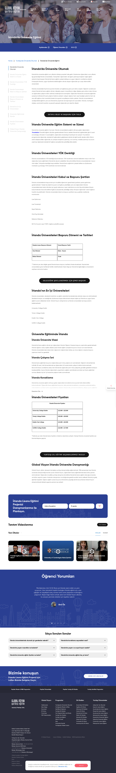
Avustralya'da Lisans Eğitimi (100, 709)
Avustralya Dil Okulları (82, 705)
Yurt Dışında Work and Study (63, 713)
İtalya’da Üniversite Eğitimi (100, 719)
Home (10, 61)
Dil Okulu (57, 9)
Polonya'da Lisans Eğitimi (100, 723)
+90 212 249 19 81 (28, 744)
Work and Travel (99, 9)
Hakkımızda (44, 705)
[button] (51, 623)
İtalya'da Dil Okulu (81, 719)
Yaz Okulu (79, 9)
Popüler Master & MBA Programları (20, 689)
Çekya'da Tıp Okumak (99, 705)
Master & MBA (33, 9)
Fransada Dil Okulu (81, 721)
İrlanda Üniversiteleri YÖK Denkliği (18, 83)
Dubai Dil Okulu (80, 711)
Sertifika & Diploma (45, 9)
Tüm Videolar (102, 524)
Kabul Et (81, 765)
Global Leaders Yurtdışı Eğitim (20, 755)
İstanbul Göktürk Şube (18, 757)
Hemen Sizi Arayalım (95, 676)
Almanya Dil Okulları (81, 709)
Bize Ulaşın (44, 707)
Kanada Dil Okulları (81, 717)
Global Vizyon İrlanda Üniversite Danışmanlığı (18, 130)
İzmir (13, 759)
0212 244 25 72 (16, 742)
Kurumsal (43, 709)
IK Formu (43, 711)
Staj (110, 9)
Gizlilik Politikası (67, 737)
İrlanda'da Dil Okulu (81, 713)
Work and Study (67, 9)
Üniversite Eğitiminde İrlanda (17, 115)
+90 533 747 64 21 (16, 748)
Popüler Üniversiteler (45, 689)
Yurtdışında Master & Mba (62, 707)
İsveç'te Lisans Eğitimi (99, 707)
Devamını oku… (63, 766)
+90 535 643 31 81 (16, 752)
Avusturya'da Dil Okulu (82, 723)
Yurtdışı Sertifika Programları (95, 689)
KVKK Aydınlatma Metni (78, 737)
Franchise (44, 713)
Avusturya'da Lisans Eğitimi (100, 713)
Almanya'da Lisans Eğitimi (100, 715)
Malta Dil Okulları (81, 715)
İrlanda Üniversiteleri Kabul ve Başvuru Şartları (18, 91)
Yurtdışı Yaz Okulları (60, 715)
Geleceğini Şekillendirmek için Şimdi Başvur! (64, 281)
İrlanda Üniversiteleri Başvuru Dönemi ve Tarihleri (17, 99)
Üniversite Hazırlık (60, 723)
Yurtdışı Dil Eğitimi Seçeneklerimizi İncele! (64, 455)
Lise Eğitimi (89, 9)
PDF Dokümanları (46, 715)
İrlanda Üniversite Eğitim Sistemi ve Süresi (18, 76)
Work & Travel (59, 719)
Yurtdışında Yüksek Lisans (62, 725)
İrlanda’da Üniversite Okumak (17, 68)
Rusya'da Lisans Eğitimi (99, 711)
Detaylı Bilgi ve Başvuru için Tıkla (64, 114)
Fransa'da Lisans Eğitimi (99, 721)
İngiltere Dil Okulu (81, 707)
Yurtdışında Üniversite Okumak (26, 61)
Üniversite (23, 9)
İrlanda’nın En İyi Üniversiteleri (15, 108)
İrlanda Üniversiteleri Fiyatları (17, 123)
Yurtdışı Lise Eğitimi (60, 717)
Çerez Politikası (57, 737)
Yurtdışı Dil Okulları (60, 711)
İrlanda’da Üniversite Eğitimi (100, 717)
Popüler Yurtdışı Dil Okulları (70, 689)
